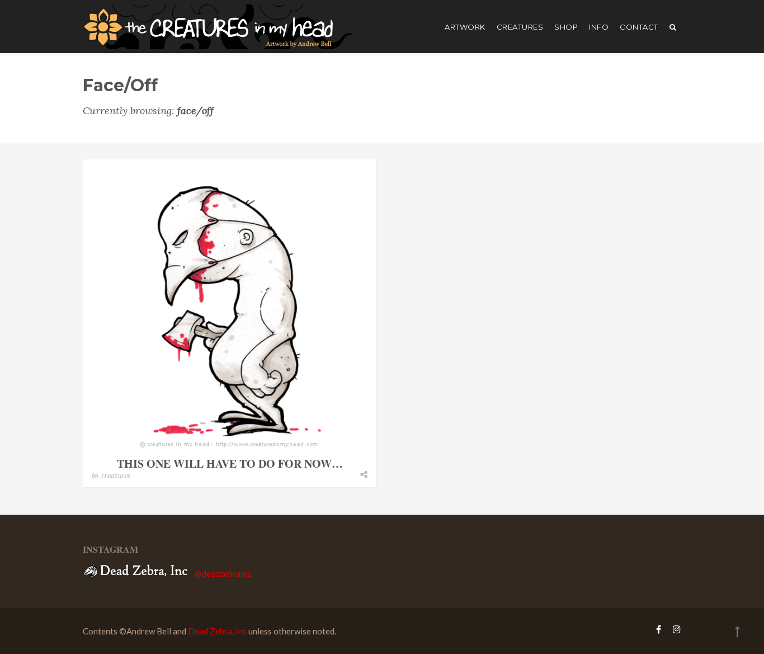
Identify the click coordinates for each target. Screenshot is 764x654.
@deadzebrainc (223, 573)
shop (566, 26)
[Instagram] (674, 629)
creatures (520, 26)
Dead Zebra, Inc (217, 631)
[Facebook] (658, 629)
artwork (465, 26)
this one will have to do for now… (230, 463)
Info (599, 26)
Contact (639, 26)
